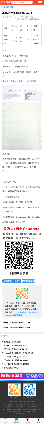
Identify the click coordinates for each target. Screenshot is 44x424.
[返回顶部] (41, 379)
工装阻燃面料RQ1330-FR (14, 357)
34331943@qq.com (22, 414)
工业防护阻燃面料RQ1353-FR (16, 360)
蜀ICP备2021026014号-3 (21, 412)
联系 (38, 422)
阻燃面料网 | (18, 409)
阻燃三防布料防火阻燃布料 (15, 345)
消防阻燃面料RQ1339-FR (14, 368)
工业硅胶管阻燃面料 (12, 281)
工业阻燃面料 (28, 281)
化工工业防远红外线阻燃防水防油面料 (19, 353)
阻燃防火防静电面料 (12, 342)
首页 (5, 422)
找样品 (16, 422)
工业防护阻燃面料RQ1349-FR (16, 364)
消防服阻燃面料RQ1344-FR (15, 349)
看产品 (27, 422)
